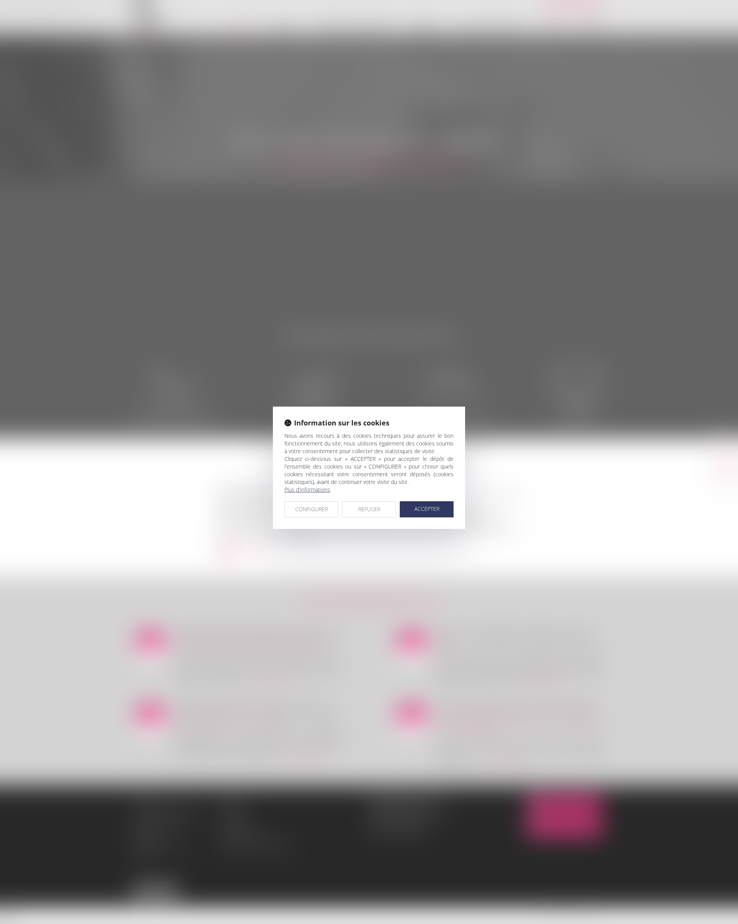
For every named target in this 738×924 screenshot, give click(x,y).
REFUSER (369, 509)
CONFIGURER (311, 509)
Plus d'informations (307, 489)
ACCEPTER (426, 508)
